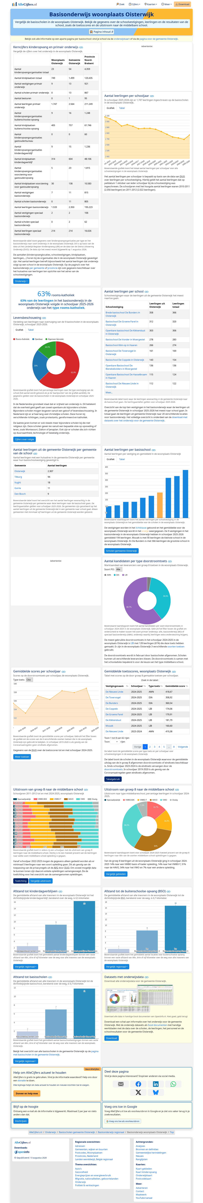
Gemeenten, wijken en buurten (91, 1149)
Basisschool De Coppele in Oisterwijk (125, 359)
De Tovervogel (113, 697)
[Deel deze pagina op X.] (138, 1092)
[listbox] (119, 569)
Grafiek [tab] (110, 108)
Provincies (80, 1156)
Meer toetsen (22, 756)
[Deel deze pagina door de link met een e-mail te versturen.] (121, 1084)
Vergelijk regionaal (25, 966)
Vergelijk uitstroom (41, 880)
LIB (132, 643)
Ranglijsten (141, 1159)
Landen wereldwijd (85, 1159)
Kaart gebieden (144, 1168)
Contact (140, 1191)
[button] (81, 47)
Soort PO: (109, 569)
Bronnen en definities (147, 1149)
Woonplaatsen (94, 1152)
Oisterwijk (20, 471)
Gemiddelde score (175, 686)
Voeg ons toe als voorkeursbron (124, 1121)
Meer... (109, 392)
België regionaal (104, 1159)
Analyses (140, 1146)
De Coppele (112, 708)
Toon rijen (114, 741)
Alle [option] (118, 569)
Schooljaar (137, 686)
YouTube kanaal (144, 1197)
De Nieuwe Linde (114, 691)
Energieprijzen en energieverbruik (93, 1175)
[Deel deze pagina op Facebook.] (138, 1084)
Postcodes (80, 1152)
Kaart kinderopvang (146, 1172)
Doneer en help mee (27, 1093)
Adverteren (142, 1187)
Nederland (92, 1156)
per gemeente (37, 268)
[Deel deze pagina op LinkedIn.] (156, 1084)
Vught (18, 482)
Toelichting (21, 880)
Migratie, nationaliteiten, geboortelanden (96, 1178)
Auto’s (78, 1168)
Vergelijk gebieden (116, 874)
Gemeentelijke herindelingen (151, 1152)
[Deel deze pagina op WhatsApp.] (173, 1084)
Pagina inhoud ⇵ (103, 31)
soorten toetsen (176, 646)
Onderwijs (20, 281)
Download (183, 4)
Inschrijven (21, 1121)
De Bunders (112, 703)
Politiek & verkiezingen (87, 1185)
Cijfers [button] (135, 4)
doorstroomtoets (113, 769)
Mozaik (109, 725)
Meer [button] (167, 4)
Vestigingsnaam (115, 686)
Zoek (121, 4)
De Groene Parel (114, 714)
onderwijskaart (122, 38)
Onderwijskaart (144, 1175)
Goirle (18, 488)
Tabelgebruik (113, 779)
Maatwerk (141, 1194)
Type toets (154, 686)
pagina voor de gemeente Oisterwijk (159, 38)
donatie (22, 1080)
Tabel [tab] (122, 108)
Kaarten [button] (151, 4)
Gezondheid (81, 1172)
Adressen (80, 1146)
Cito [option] (29, 679)
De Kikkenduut (113, 720)
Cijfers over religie (24, 439)
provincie (52, 268)
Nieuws (140, 1156)
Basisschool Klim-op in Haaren (121, 345)
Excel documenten (157, 1025)
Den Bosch (20, 493)
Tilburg (18, 476)
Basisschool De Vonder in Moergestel (125, 339)
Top (172, 1132)
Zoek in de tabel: (149, 680)
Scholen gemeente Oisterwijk (121, 550)
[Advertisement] (147, 69)
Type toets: (19, 679)
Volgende (183, 746)
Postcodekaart (143, 1178)
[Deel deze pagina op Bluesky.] (156, 1092)
